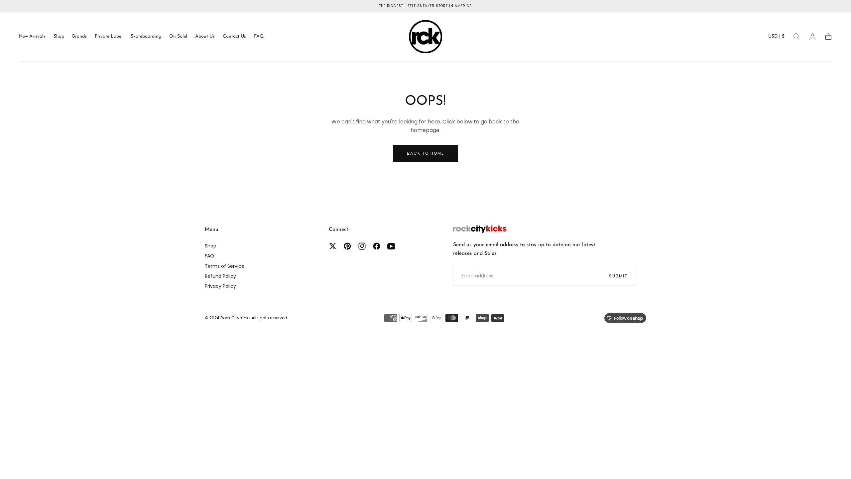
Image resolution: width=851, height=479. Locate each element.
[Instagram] (362, 246)
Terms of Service (224, 266)
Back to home (425, 153)
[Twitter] (332, 246)
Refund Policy (220, 276)
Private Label (109, 36)
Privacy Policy (220, 286)
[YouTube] (391, 246)
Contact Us (234, 36)
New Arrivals (32, 36)
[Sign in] (812, 37)
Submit (618, 276)
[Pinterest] (347, 246)
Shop (59, 36)
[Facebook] (376, 246)
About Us (205, 36)
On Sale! (178, 36)
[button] (776, 38)
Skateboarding (146, 36)
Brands (79, 36)
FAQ (259, 36)
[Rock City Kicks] (479, 229)
